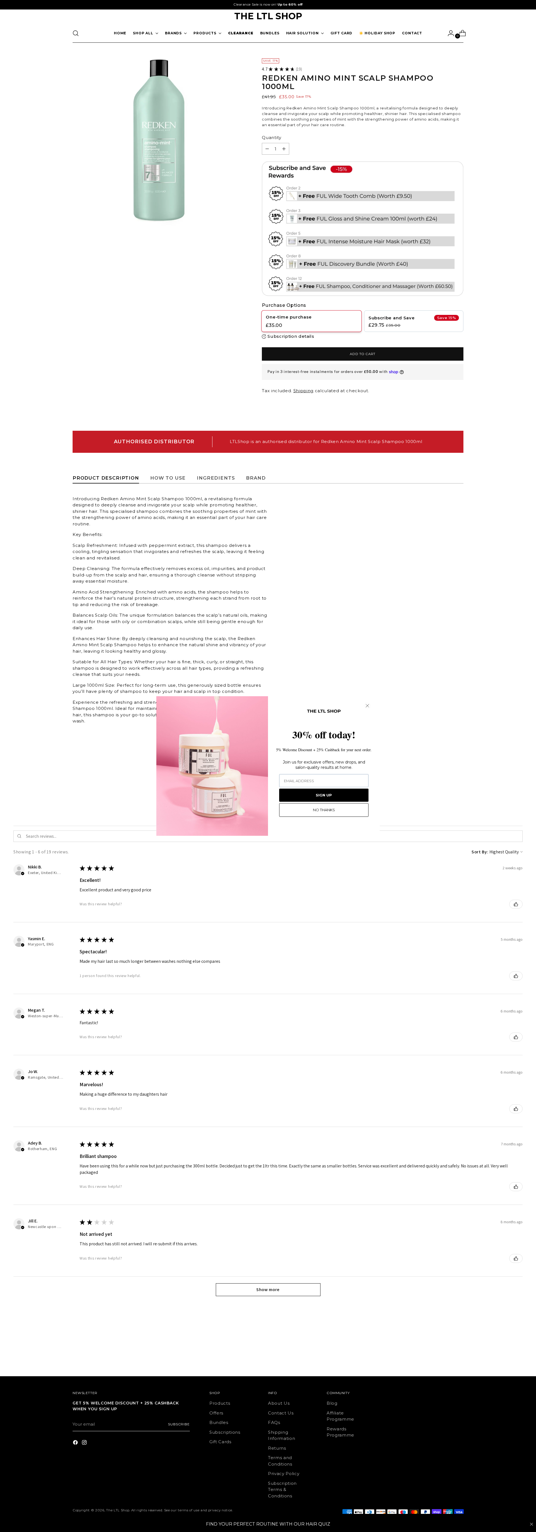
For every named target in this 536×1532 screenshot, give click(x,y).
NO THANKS (324, 810)
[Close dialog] (367, 706)
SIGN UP (324, 795)
